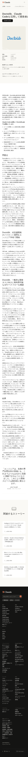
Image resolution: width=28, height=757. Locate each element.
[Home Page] (6, 2)
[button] (20, 6)
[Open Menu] (24, 2)
